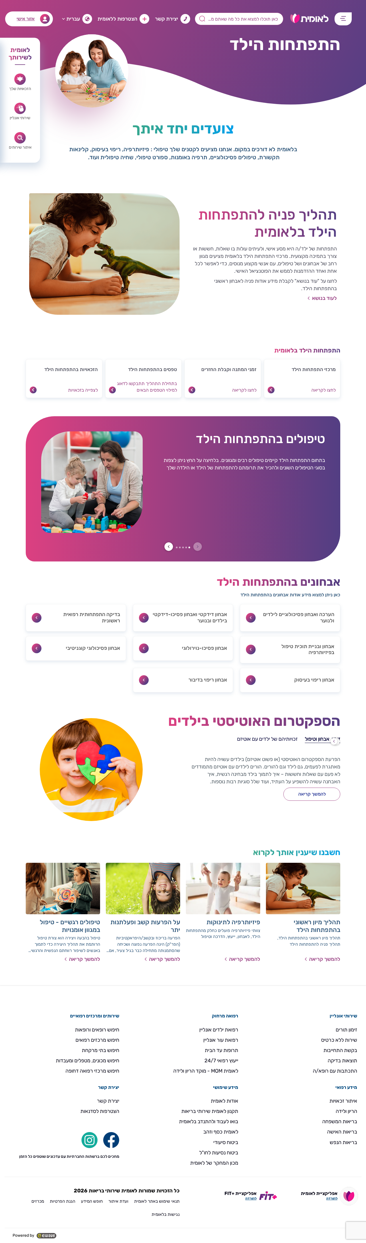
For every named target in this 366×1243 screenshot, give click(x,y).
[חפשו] (111, 1140)
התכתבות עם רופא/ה (335, 1071)
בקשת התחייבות (340, 1050)
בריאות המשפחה (339, 1121)
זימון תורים (346, 1030)
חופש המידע (92, 1201)
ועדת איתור (118, 1201)
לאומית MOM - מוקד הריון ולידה (205, 1071)
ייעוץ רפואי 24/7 (221, 1060)
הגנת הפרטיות (62, 1201)
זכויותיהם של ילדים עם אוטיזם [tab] (267, 739)
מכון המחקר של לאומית (214, 1163)
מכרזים (37, 1201)
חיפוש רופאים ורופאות (97, 1030)
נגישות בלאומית (166, 1214)
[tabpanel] (248, 791)
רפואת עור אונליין (220, 1040)
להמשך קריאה (312, 794)
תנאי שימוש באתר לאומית (157, 1201)
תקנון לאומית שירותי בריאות (209, 1111)
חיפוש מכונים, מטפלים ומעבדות (87, 1060)
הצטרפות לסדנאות (99, 1111)
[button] (302, 378)
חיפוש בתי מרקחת (100, 1050)
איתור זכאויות (343, 1101)
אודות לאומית (224, 1101)
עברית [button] (73, 19)
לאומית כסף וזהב (220, 1132)
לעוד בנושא (324, 298)
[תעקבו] (89, 1140)
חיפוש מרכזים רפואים (97, 1040)
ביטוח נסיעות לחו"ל (218, 1153)
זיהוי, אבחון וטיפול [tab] (322, 739)
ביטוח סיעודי (225, 1142)
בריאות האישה (342, 1132)
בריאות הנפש (343, 1142)
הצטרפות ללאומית (117, 19)
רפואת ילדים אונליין (218, 1030)
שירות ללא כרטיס (339, 1040)
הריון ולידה (346, 1111)
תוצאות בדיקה (342, 1060)
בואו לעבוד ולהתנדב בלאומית (208, 1121)
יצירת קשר (166, 19)
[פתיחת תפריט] (343, 18)
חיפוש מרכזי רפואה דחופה (92, 1071)
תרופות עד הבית (221, 1050)
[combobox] (239, 19)
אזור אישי (26, 18)
